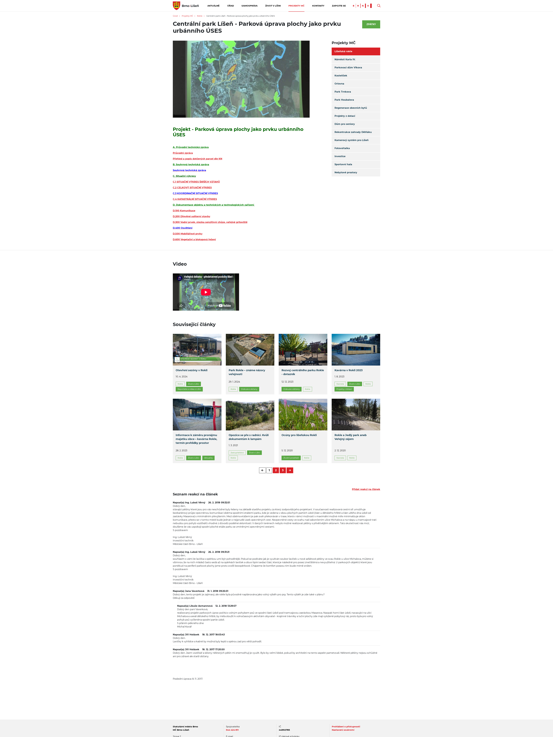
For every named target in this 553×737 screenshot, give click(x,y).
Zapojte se (339, 5)
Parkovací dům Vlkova (348, 67)
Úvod (175, 16)
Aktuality (208, 458)
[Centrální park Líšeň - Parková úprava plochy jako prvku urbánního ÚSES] (241, 81)
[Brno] (363, 5)
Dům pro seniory (345, 124)
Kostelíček (341, 75)
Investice (340, 156)
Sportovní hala (343, 164)
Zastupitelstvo (237, 452)
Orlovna (339, 83)
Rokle (199, 16)
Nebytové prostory (346, 172)
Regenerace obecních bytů (351, 108)
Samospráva (249, 5)
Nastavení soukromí (343, 729)
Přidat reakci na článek (366, 489)
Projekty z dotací (345, 116)
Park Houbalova (344, 99)
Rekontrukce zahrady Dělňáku (353, 132)
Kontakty (318, 5)
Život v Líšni (273, 5)
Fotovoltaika (342, 148)
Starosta (340, 384)
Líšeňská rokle (343, 51)
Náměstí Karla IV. (345, 59)
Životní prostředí (291, 458)
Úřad (230, 5)
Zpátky (371, 24)
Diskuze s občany (249, 389)
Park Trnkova (343, 91)
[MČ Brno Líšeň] (186, 5)
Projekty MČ (296, 5)
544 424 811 (232, 729)
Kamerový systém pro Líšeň (352, 140)
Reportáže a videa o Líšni (189, 389)
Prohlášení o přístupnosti (346, 726)
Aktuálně (213, 5)
